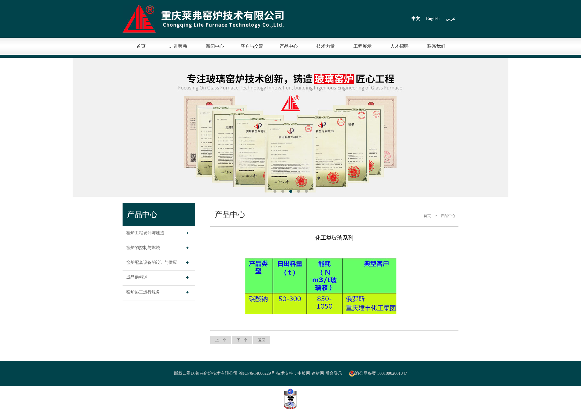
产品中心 (289, 46)
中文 (416, 18)
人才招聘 (399, 46)
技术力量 (326, 46)
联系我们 (436, 46)
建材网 (317, 373)
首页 (141, 46)
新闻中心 (215, 46)
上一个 (220, 340)
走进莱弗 (178, 46)
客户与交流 (252, 46)
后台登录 (333, 373)
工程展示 (362, 46)
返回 (261, 340)
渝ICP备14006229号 (257, 373)
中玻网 (303, 373)
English (433, 18)
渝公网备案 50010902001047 (381, 373)
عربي (450, 18)
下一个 (242, 340)
